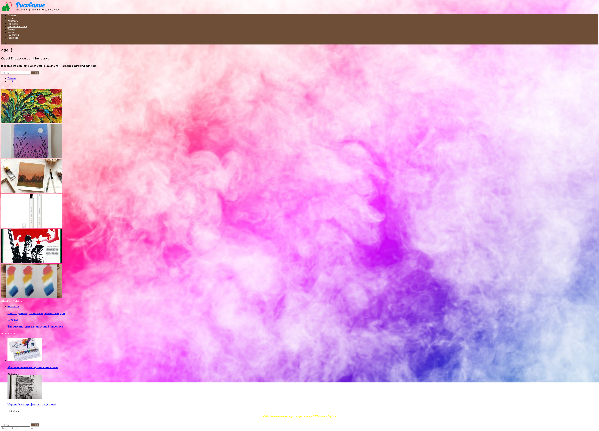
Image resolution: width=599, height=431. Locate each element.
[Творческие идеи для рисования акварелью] (31, 157)
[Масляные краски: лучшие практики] (24, 360)
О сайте (11, 18)
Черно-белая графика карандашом (31, 404)
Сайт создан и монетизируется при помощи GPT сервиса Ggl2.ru (299, 416)
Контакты (12, 37)
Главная (11, 15)
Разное (11, 29)
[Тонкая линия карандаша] (31, 227)
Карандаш (12, 23)
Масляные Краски (17, 26)
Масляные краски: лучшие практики (32, 367)
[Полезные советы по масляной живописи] (31, 297)
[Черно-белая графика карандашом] (24, 398)
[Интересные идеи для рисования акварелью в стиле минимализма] (31, 192)
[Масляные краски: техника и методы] (31, 122)
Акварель (12, 21)
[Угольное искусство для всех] (31, 262)
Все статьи (13, 35)
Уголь (10, 32)
